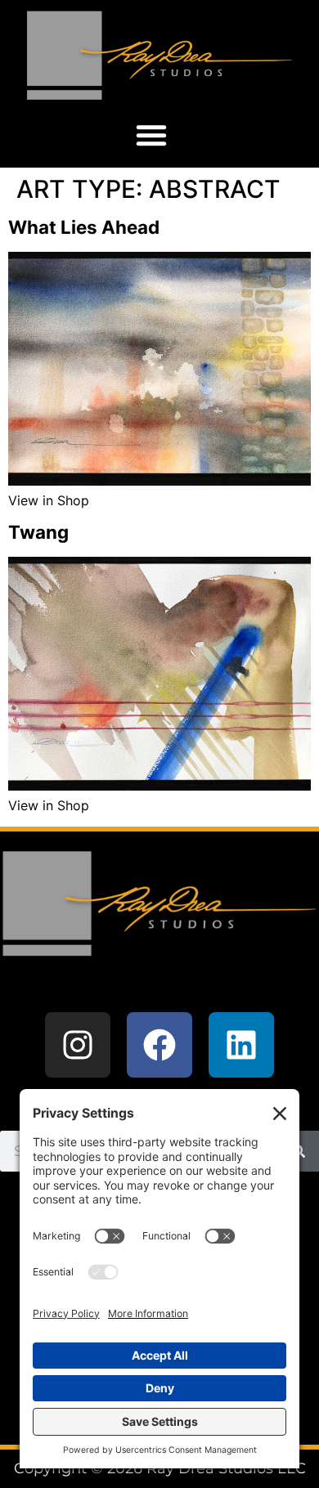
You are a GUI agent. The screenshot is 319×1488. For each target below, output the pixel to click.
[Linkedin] (241, 1045)
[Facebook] (159, 1045)
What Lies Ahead (84, 227)
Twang (38, 532)
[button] (151, 134)
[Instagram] (77, 1045)
